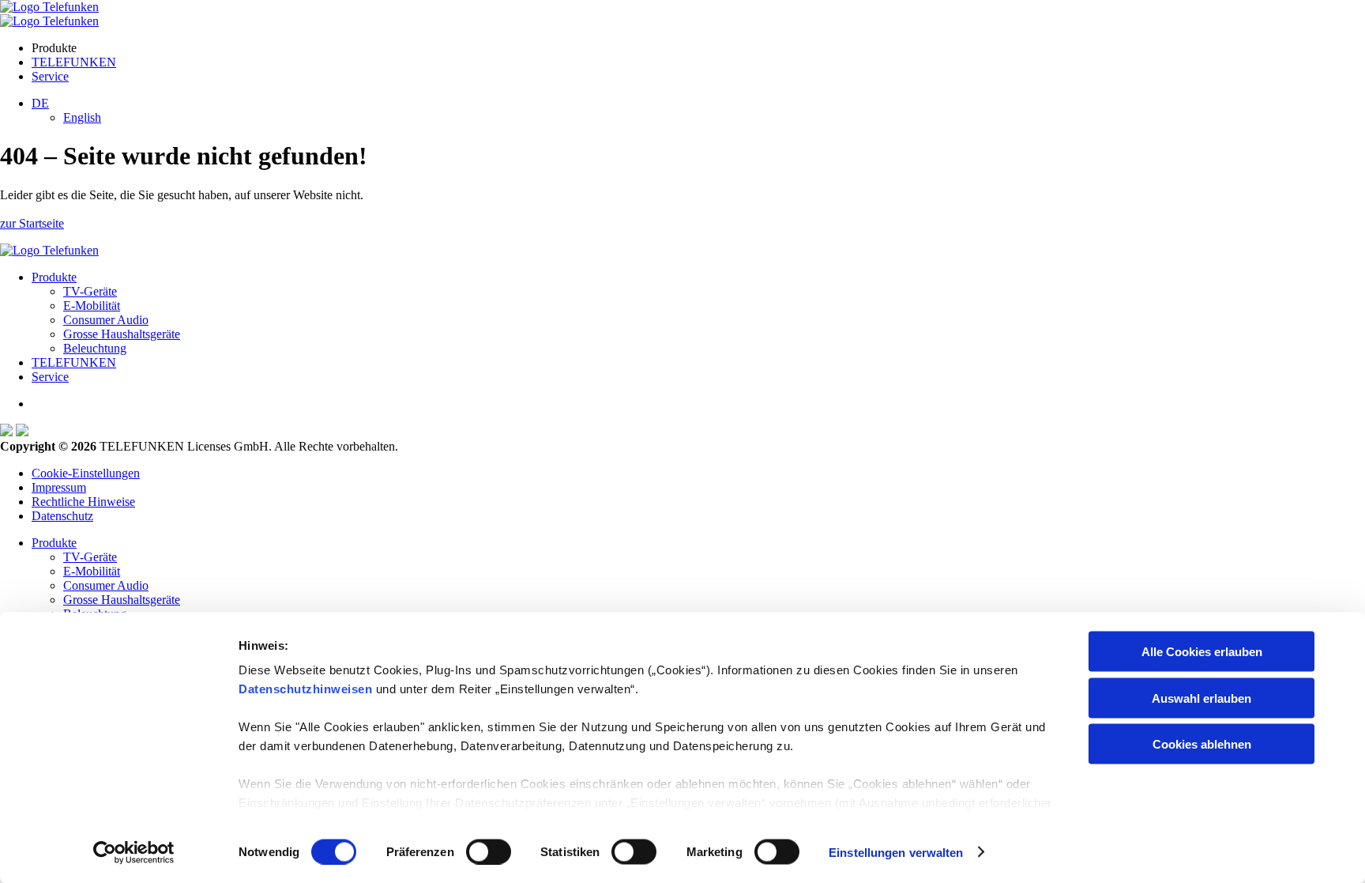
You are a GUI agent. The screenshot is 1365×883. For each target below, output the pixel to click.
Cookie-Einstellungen (86, 473)
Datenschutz (62, 516)
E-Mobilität (91, 305)
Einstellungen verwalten (896, 851)
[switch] (488, 851)
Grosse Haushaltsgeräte (121, 334)
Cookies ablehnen (1202, 744)
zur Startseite (32, 223)
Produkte (54, 277)
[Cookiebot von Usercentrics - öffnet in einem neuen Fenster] (134, 852)
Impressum (59, 487)
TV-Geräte (90, 291)
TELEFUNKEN (74, 62)
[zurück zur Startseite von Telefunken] (49, 6)
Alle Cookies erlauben (1201, 651)
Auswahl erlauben (1201, 697)
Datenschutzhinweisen (305, 689)
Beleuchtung (94, 348)
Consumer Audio (106, 319)
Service (50, 76)
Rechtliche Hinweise (83, 501)
